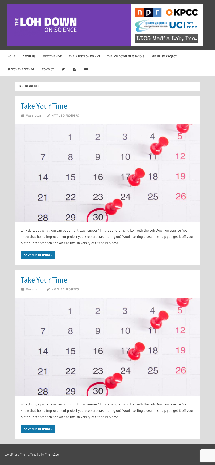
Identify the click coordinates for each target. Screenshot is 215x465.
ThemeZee (52, 454)
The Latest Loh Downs (84, 56)
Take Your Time (44, 106)
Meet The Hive (52, 56)
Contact (48, 69)
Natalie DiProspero (65, 115)
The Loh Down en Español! (125, 56)
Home (11, 56)
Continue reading (37, 255)
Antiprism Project (164, 56)
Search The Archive (21, 69)
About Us (29, 56)
